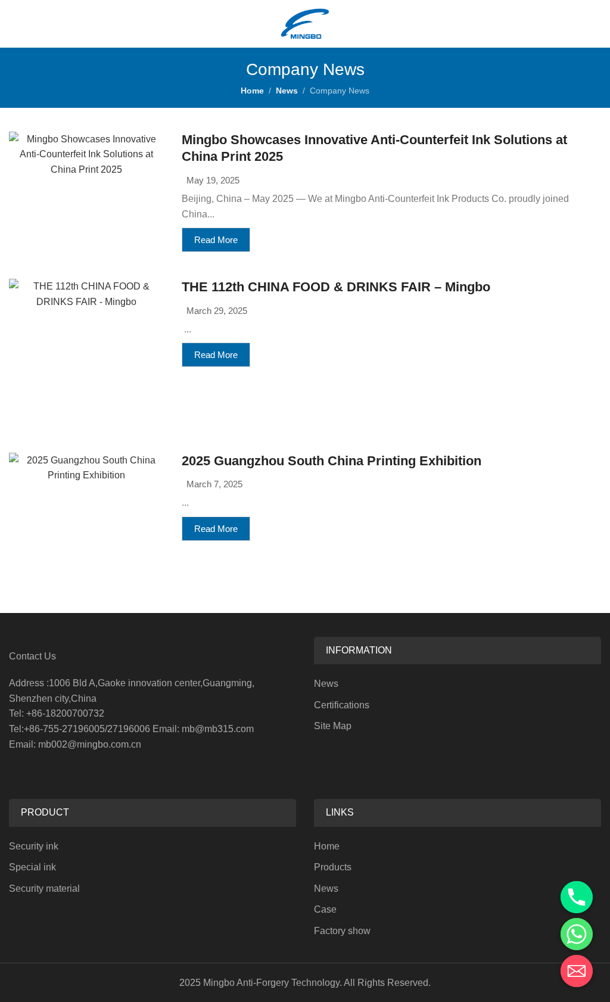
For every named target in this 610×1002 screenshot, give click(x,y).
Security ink (33, 846)
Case (325, 909)
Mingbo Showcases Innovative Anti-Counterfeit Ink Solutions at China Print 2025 (374, 148)
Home (252, 90)
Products (332, 867)
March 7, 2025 (214, 484)
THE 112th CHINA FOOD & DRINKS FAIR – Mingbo (336, 286)
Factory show (342, 931)
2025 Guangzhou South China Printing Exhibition (331, 460)
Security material (44, 888)
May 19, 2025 (212, 180)
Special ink (32, 867)
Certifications (341, 705)
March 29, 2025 (216, 310)
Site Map (332, 726)
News (287, 90)
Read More (216, 240)
